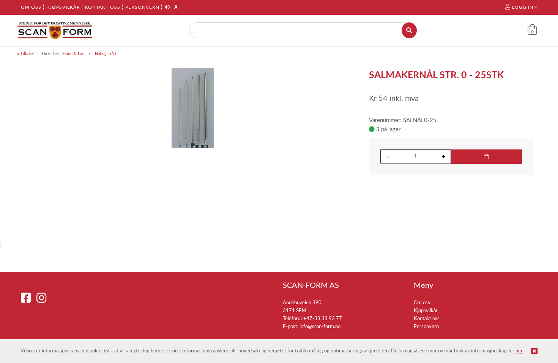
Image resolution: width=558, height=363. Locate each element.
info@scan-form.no (319, 326)
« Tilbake (25, 54)
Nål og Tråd (105, 54)
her (518, 351)
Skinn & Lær (73, 54)
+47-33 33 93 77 (322, 318)
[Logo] (55, 30)
